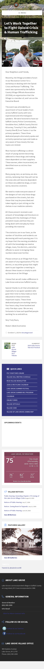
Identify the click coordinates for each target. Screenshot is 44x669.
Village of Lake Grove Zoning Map (20, 412)
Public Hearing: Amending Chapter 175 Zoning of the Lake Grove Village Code (21, 497)
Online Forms (12, 400)
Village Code (12, 408)
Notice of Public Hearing (13, 502)
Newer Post (14, 344)
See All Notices (10, 515)
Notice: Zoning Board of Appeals (16, 506)
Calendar (10, 396)
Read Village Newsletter (16, 381)
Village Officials (13, 404)
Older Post (36, 343)
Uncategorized (27, 333)
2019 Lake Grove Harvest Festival (34, 346)
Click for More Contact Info (14, 613)
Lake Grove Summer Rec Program (20, 392)
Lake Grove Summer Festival (18, 388)
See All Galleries (10, 558)
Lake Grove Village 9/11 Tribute (14, 351)
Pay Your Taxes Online (15, 373)
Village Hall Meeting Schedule (18, 377)
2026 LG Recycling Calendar (17, 385)
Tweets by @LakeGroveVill (11, 568)
